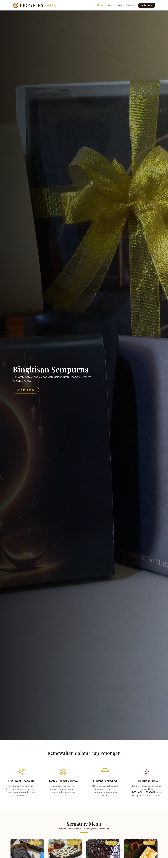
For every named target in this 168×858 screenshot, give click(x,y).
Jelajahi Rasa (26, 390)
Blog (119, 5)
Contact (130, 5)
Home (100, 5)
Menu (110, 5)
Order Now (146, 5)
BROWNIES (38, 5)
